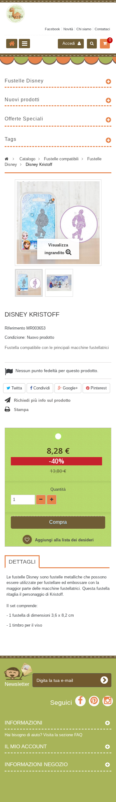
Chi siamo (83, 29)
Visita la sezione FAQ (62, 735)
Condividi (41, 388)
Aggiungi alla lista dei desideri (64, 540)
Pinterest (98, 388)
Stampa (21, 409)
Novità (68, 29)
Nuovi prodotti (22, 99)
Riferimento (15, 328)
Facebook (52, 29)
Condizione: (15, 337)
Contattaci (102, 29)
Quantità (58, 489)
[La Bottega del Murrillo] (58, 13)
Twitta (16, 388)
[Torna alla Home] (11, 43)
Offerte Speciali (24, 118)
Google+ (70, 388)
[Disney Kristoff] (28, 282)
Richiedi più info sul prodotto (42, 400)
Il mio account (26, 747)
